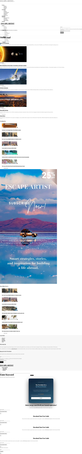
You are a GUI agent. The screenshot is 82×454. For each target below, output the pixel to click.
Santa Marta (2, 115)
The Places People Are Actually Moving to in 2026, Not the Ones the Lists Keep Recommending (15, 157)
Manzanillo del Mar (4, 110)
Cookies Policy (5, 369)
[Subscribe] (28, 283)
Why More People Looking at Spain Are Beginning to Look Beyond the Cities (13, 313)
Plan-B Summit (6, 35)
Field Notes (5, 7)
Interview (5, 26)
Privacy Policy (5, 368)
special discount (14, 348)
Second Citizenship (6, 12)
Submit (62, 32)
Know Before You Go (6, 17)
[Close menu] (14, 1)
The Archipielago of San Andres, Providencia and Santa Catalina (13, 65)
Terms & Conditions (5, 367)
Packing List (5, 18)
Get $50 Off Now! (3, 411)
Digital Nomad (6, 13)
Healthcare (5, 14)
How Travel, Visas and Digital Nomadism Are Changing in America (11, 295)
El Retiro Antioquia (4, 87)
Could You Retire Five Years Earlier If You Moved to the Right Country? (12, 322)
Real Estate (5, 11)
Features (3, 25)
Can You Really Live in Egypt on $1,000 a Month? (9, 148)
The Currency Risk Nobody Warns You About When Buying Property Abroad (13, 166)
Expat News (5, 27)
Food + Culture (6, 19)
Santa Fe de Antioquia (4, 43)
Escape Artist (7, 23)
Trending (5, 8)
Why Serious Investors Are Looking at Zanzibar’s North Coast (11, 331)
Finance (5, 10)
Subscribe (3, 21)
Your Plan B (3, 9)
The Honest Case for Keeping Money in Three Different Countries (11, 130)
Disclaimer (4, 370)
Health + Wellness (6, 20)
